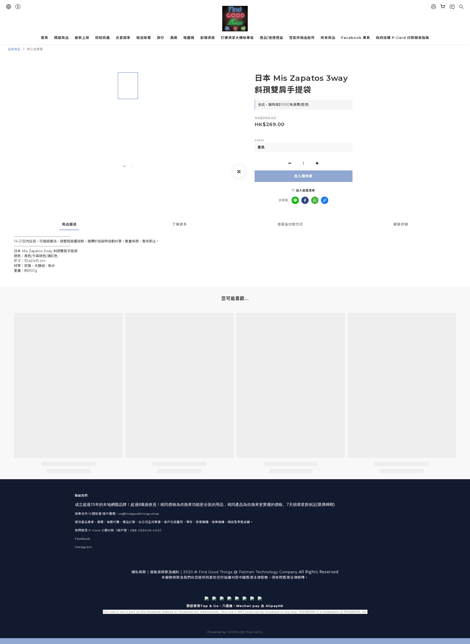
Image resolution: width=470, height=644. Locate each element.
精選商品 (61, 38)
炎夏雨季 (123, 38)
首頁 (44, 38)
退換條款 (325, 504)
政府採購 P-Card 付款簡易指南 (402, 38)
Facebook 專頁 (355, 38)
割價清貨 (207, 38)
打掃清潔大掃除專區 (237, 38)
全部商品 (14, 49)
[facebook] (305, 200)
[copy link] (324, 200)
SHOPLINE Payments (245, 632)
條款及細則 (170, 572)
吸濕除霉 (143, 38)
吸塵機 (188, 38)
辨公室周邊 (35, 49)
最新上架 (82, 38)
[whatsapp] (314, 200)
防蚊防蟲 (102, 38)
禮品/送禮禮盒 (271, 38)
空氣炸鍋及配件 (302, 38)
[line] (295, 200)
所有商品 (328, 38)
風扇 (173, 38)
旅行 (160, 38)
